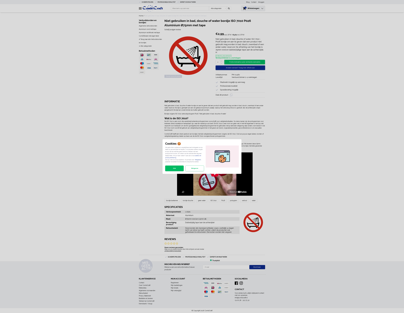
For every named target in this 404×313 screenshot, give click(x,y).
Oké (174, 168)
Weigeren (198, 159)
